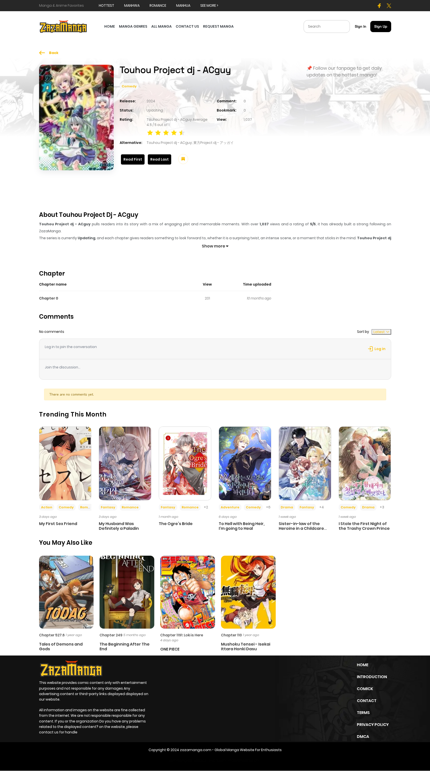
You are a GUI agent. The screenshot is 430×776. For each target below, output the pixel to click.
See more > (209, 5)
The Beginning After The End (125, 646)
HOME (109, 26)
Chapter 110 (231, 635)
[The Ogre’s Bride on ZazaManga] (185, 463)
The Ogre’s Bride (176, 524)
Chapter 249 (111, 635)
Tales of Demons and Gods (61, 646)
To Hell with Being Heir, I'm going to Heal (242, 526)
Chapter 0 (48, 298)
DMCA (363, 736)
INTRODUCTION (372, 677)
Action (46, 507)
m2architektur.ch (243, 760)
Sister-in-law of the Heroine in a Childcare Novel (301, 528)
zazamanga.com (195, 749)
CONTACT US (187, 26)
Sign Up (380, 26)
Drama (287, 507)
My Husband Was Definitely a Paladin (119, 526)
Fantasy (108, 507)
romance (158, 5)
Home (362, 665)
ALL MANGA (161, 26)
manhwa (132, 5)
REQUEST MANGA (218, 26)
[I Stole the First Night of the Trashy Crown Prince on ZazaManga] (365, 463)
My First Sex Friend (58, 524)
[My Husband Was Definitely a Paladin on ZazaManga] (125, 463)
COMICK (365, 689)
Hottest (106, 5)
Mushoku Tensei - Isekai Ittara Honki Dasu (245, 646)
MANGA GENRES (133, 26)
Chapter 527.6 (52, 635)
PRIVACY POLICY (373, 724)
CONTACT (366, 701)
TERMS (363, 713)
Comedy (129, 86)
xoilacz (200, 760)
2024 (151, 101)
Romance (88, 507)
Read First (132, 159)
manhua (183, 5)
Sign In (360, 26)
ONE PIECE (169, 649)
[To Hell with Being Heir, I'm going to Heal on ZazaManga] (245, 463)
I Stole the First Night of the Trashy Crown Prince (364, 526)
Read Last (159, 159)
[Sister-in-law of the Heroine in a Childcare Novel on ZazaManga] (305, 463)
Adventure (230, 507)
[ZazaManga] (63, 26)
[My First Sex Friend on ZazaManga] (65, 463)
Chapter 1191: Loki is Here (181, 635)
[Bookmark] (183, 159)
